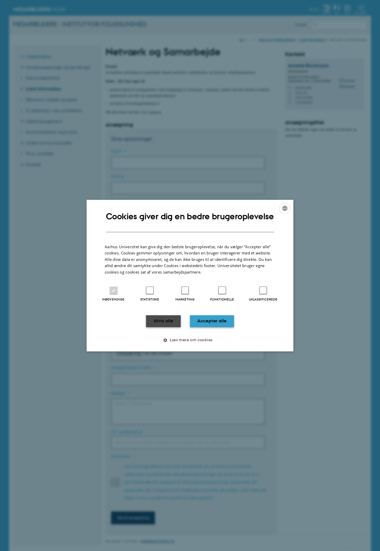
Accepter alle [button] (211, 321)
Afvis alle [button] (163, 321)
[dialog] (190, 275)
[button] (189, 340)
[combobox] (284, 208)
